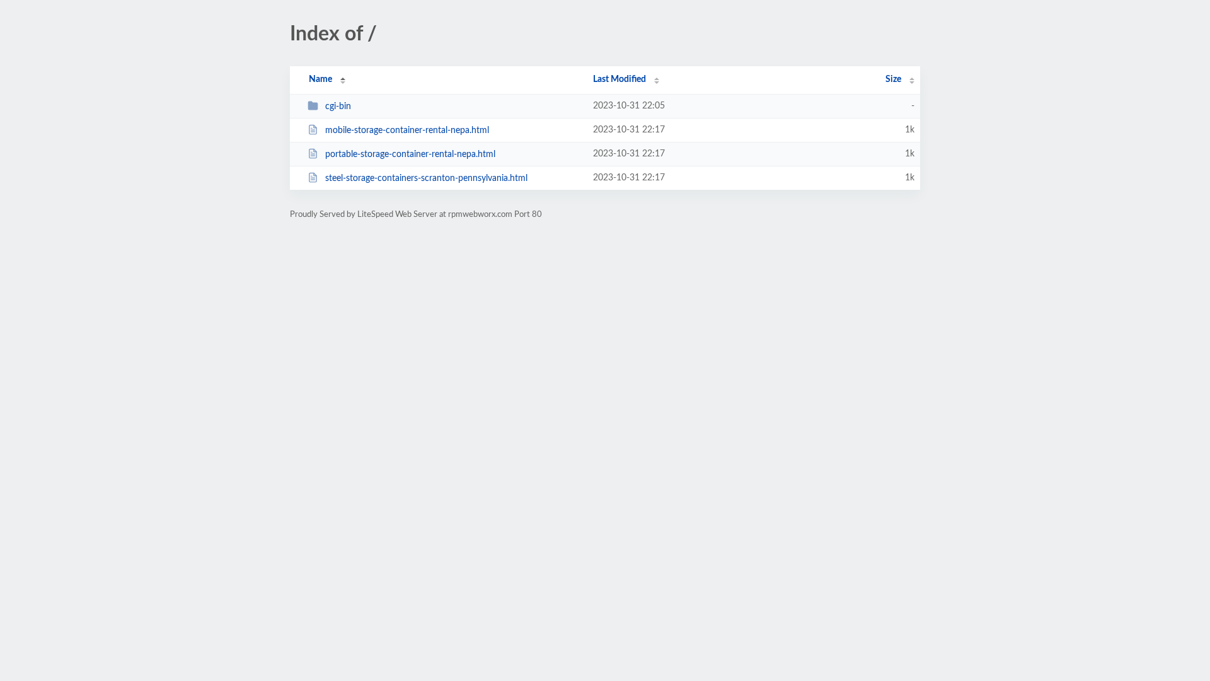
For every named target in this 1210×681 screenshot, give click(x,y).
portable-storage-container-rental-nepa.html (410, 154)
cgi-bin (338, 106)
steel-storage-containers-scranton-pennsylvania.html (426, 178)
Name (320, 79)
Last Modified (619, 79)
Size (893, 79)
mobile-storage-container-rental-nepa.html (407, 130)
